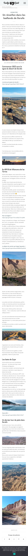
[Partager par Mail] (23, 539)
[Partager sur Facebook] (4, 539)
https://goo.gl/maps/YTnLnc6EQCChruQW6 (13, 217)
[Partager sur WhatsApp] (14, 539)
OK (14, 553)
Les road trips (14, 12)
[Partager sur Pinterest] (18, 539)
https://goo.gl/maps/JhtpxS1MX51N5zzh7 (13, 84)
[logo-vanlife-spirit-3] (11, 3)
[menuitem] (24, 3)
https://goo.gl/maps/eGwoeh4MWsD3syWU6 (14, 248)
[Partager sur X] (9, 539)
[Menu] (24, 3)
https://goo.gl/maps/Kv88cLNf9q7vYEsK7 (13, 415)
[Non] (26, 551)
